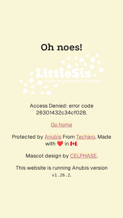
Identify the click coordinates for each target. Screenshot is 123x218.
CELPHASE (83, 155)
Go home (61, 124)
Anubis (53, 136)
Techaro (85, 136)
